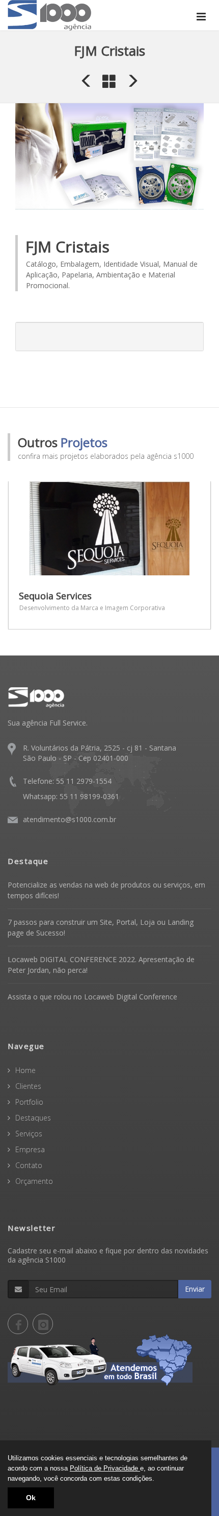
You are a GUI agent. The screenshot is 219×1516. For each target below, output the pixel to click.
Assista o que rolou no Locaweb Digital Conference (92, 996)
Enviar (195, 1289)
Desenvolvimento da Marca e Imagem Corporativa (92, 607)
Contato (28, 1165)
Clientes (28, 1086)
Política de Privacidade (105, 1468)
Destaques (33, 1118)
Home (25, 1070)
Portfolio (29, 1102)
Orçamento (34, 1181)
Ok (31, 1498)
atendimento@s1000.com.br (69, 819)
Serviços (28, 1133)
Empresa (30, 1149)
